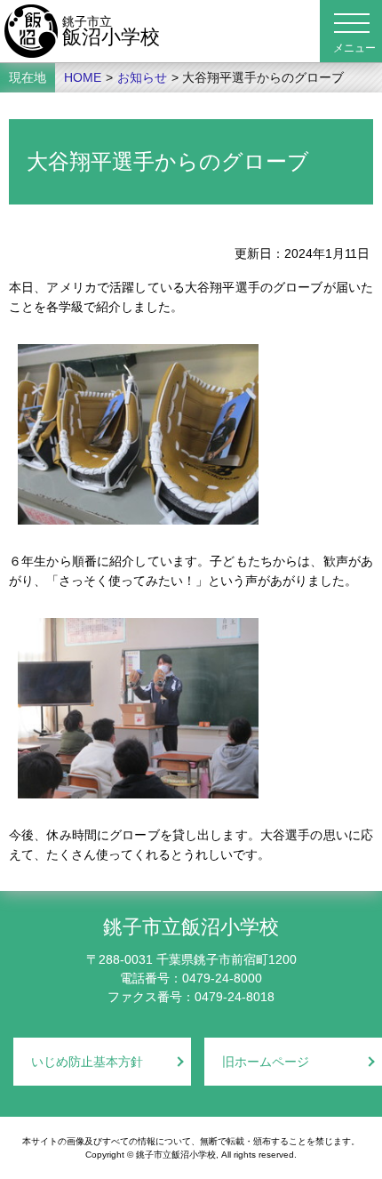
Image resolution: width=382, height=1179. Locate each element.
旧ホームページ (265, 1062)
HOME (82, 77)
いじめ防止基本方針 (87, 1062)
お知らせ (142, 77)
